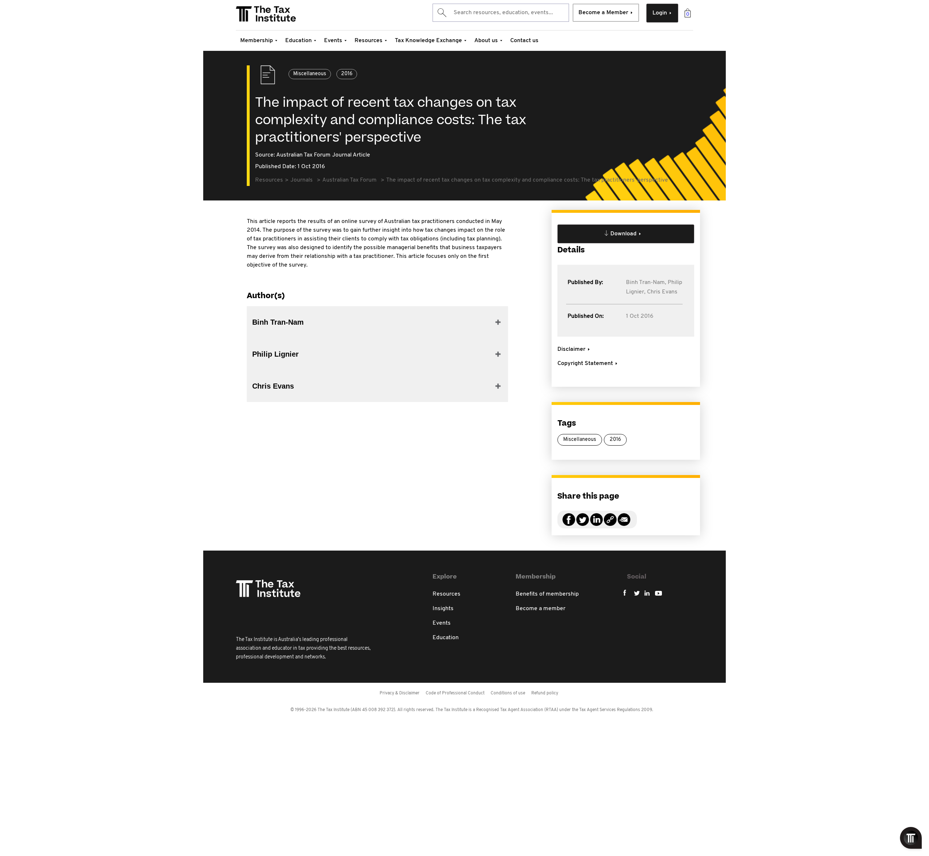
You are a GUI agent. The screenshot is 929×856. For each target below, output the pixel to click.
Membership (256, 41)
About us (486, 41)
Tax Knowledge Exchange (428, 41)
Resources (368, 41)
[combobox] (501, 13)
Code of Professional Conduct (455, 693)
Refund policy (544, 693)
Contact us (524, 41)
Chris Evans (662, 292)
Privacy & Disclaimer (400, 693)
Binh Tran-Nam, (646, 282)
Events (333, 41)
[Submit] (441, 13)
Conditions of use (508, 693)
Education (298, 41)
